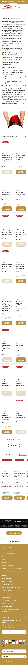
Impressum (4, 559)
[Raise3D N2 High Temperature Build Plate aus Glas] (21, 291)
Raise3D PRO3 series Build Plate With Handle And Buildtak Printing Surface (6, 159)
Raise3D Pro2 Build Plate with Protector (20, 194)
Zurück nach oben (14, 541)
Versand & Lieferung (7, 565)
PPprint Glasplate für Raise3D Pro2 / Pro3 (6, 266)
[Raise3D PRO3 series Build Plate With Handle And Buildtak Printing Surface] (6, 146)
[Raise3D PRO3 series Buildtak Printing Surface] (6, 182)
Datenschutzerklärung (7, 553)
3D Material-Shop (8, 661)
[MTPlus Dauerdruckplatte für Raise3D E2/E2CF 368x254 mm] (6, 333)
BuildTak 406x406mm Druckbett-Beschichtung (5, 382)
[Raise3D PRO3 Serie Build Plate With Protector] (21, 255)
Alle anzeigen (23, 455)
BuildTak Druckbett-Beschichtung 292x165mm (5, 416)
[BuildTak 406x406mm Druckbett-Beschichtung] (6, 370)
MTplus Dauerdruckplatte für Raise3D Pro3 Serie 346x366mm (6, 231)
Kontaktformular (6, 590)
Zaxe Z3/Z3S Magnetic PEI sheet (19, 345)
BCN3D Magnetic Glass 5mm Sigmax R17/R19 (20, 415)
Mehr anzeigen (14, 445)
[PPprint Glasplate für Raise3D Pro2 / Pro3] (6, 255)
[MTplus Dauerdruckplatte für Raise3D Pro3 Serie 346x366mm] (6, 219)
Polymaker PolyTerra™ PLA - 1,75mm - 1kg (6, 475)
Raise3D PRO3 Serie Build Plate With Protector (20, 266)
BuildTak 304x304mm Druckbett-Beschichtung (20, 382)
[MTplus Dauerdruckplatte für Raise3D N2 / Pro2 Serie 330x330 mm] (21, 219)
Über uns (4, 562)
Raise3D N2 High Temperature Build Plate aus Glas (20, 304)
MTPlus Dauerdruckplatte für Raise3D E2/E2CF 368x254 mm (6, 347)
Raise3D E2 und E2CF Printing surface (20, 157)
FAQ (2, 556)
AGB (2, 550)
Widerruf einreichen (14, 533)
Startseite (3, 12)
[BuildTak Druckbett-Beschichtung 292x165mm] (6, 404)
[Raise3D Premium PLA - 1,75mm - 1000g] (19, 463)
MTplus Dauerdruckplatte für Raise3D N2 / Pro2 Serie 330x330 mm (21, 232)
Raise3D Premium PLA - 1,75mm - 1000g (19, 475)
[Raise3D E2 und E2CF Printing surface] (21, 146)
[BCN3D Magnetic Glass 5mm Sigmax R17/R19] (21, 404)
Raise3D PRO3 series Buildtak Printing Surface (6, 194)
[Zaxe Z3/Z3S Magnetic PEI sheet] (21, 333)
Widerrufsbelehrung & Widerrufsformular (13, 568)
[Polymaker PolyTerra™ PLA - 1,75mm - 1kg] (7, 463)
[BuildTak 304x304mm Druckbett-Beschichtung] (21, 370)
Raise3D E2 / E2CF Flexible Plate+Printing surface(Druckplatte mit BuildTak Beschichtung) (6, 305)
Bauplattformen (10, 12)
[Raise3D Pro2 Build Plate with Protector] (21, 182)
